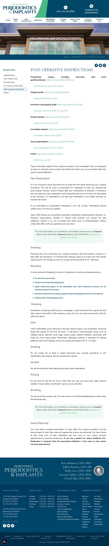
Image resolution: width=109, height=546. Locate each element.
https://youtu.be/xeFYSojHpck (57, 92)
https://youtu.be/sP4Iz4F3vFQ (61, 141)
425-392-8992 (50, 234)
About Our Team (75, 20)
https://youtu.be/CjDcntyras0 (57, 117)
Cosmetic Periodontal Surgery (68, 519)
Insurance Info (9, 82)
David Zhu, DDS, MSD (78, 478)
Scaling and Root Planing (66, 501)
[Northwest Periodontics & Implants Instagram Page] (104, 65)
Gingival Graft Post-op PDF (45, 98)
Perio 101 (15, 20)
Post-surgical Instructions (14, 89)
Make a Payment (88, 20)
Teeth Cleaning (62, 496)
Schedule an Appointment (91, 11)
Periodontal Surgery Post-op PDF (48, 86)
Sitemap (95, 538)
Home (8, 20)
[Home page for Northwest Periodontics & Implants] (28, 9)
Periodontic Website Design (48, 542)
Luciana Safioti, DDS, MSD (75, 474)
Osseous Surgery (63, 504)
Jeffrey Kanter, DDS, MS (77, 467)
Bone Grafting (62, 511)
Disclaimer (71, 538)
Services (38, 20)
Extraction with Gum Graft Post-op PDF (51, 111)
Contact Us (99, 20)
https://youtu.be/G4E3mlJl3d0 (70, 104)
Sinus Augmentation (64, 517)
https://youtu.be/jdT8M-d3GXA (62, 129)
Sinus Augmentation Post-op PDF (48, 148)
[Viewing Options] (4, 541)
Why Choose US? (26, 20)
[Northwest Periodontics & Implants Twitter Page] (100, 65)
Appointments (9, 75)
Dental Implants (63, 499)
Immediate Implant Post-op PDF (48, 135)
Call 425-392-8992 (65, 11)
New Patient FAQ (10, 79)
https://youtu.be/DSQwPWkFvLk (60, 80)
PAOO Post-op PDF (42, 160)
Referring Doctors (50, 20)
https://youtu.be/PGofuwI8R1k (50, 154)
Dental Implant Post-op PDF (46, 123)
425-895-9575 (81, 234)
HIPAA (6, 93)
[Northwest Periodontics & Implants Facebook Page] (96, 65)
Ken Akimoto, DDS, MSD (76, 463)
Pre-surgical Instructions (13, 86)
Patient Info (63, 20)
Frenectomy (61, 506)
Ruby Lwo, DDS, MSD (78, 471)
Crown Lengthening (64, 509)
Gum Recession (63, 514)
